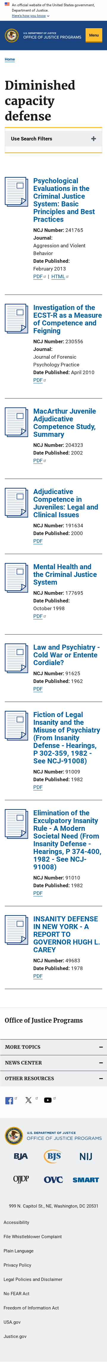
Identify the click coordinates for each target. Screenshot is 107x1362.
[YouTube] (49, 1102)
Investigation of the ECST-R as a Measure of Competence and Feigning (67, 319)
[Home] (52, 35)
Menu (94, 35)
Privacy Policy (17, 1265)
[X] (31, 1102)
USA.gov (12, 1322)
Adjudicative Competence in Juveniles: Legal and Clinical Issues (65, 503)
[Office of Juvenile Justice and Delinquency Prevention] (21, 1185)
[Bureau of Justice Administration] (21, 1161)
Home (10, 59)
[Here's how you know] (53, 10)
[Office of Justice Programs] (12, 35)
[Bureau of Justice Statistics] (53, 1165)
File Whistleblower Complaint (33, 1236)
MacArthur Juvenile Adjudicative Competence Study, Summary (64, 423)
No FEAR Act (16, 1293)
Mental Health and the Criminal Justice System (65, 574)
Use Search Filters (31, 139)
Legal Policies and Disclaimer (33, 1279)
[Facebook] (11, 1102)
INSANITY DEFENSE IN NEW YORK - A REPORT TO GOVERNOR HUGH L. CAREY (66, 934)
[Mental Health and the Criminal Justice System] (16, 591)
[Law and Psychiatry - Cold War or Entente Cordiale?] (16, 671)
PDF (38, 276)
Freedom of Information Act (31, 1308)
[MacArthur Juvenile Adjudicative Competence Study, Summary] (16, 435)
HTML (58, 276)
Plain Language (19, 1251)
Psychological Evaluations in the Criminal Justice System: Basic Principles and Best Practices (64, 200)
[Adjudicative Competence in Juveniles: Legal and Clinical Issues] (16, 516)
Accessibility (16, 1222)
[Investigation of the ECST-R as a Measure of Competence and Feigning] (16, 332)
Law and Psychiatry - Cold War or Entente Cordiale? (66, 655)
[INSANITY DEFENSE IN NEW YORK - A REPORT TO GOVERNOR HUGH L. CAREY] (16, 943)
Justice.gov (15, 1336)
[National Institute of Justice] (86, 1161)
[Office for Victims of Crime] (53, 1184)
